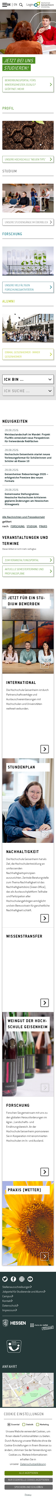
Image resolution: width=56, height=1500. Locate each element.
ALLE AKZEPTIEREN (28, 1473)
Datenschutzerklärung (33, 1464)
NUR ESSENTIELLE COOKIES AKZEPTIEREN (28, 1480)
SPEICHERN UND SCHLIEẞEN (28, 1487)
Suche (21, 4)
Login (29, 5)
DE (9, 5)
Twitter (5, 1279)
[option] (28, 47)
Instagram (21, 1279)
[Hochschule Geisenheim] (43, 5)
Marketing (44, 1424)
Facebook (13, 1279)
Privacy (28, 1494)
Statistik (29, 1424)
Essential (15, 1424)
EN (15, 5)
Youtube (30, 1279)
